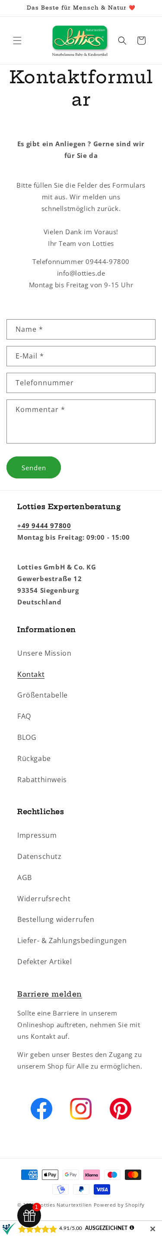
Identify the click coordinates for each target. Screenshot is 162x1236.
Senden (34, 467)
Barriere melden (49, 994)
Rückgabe (34, 758)
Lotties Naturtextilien (65, 1204)
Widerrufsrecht (43, 898)
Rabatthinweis (42, 779)
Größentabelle (42, 695)
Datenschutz (39, 856)
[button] (17, 40)
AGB (24, 877)
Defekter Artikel (44, 961)
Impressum (37, 835)
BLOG (26, 737)
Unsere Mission (44, 653)
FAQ (24, 716)
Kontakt (30, 674)
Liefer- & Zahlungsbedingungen (72, 940)
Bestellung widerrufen (56, 919)
